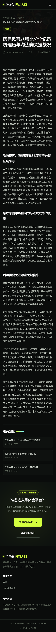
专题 (20, 18)
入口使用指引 (9, 588)
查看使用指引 (28, 533)
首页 (5, 582)
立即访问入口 (26, 522)
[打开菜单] (50, 5)
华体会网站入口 (9, 18)
